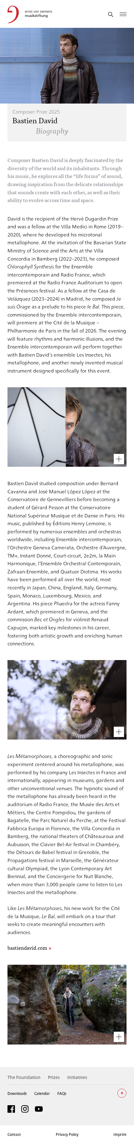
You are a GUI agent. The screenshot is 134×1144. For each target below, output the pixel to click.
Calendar (42, 1093)
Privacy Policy (67, 1134)
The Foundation (24, 1077)
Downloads (17, 1093)
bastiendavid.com (27, 948)
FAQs (61, 1093)
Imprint (120, 1134)
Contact (14, 1134)
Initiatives (77, 1077)
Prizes (54, 1077)
